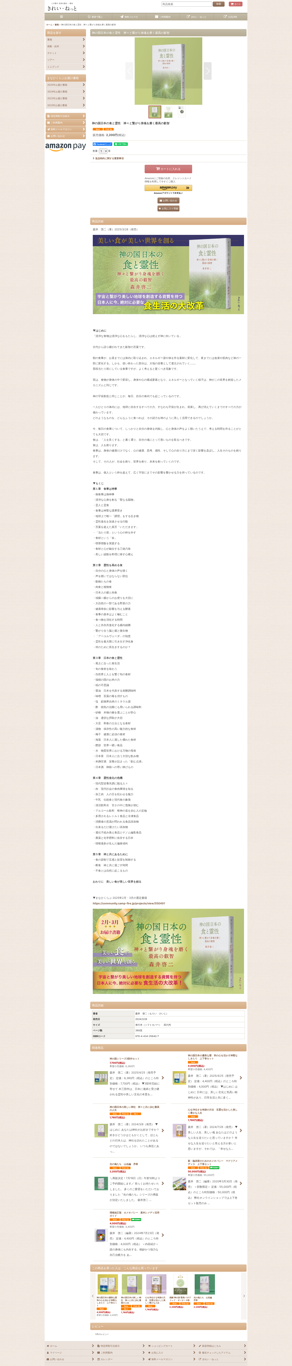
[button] (61, 17)
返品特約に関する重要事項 (109, 158)
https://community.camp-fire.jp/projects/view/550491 (129, 903)
